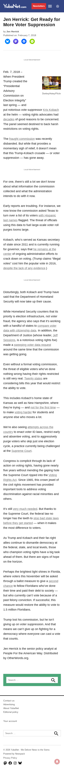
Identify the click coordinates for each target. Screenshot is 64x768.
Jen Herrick (12, 31)
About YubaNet (11, 708)
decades (8, 119)
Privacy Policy (10, 758)
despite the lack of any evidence (24, 268)
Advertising (9, 704)
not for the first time (43, 407)
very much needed (25, 509)
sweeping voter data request (32, 344)
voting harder (23, 412)
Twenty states (33, 378)
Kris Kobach (51, 109)
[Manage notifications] (57, 761)
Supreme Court (21, 450)
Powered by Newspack (14, 754)
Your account (10, 721)
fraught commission (22, 138)
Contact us (8, 700)
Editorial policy (10, 712)
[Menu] (50, 6)
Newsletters (39, 6)
